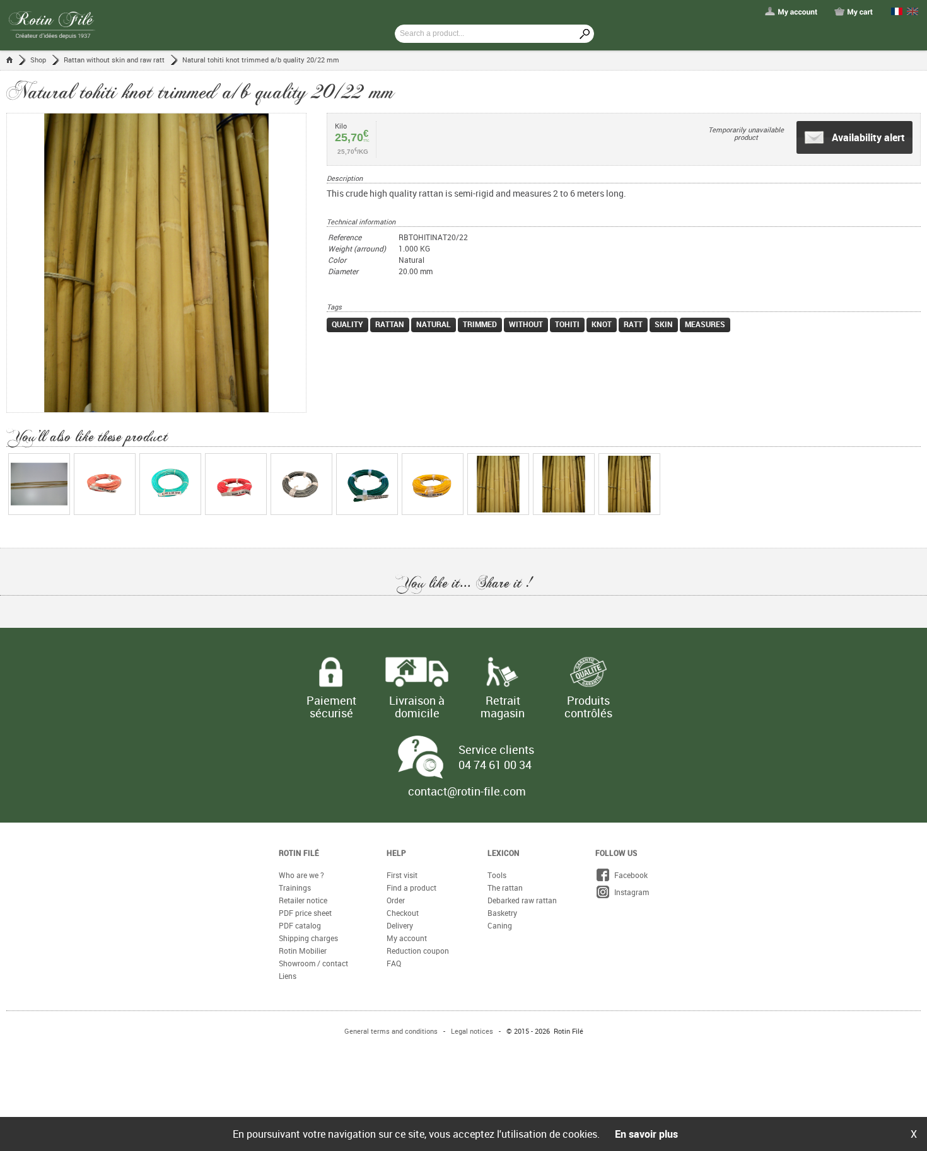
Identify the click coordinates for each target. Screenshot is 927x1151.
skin (664, 324)
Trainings (295, 887)
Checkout (403, 913)
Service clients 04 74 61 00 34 (496, 757)
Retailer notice (303, 900)
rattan (389, 324)
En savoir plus (646, 1134)
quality (347, 324)
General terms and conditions (391, 1031)
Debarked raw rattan (522, 900)
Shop (38, 59)
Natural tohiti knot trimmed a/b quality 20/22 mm (260, 59)
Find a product (411, 887)
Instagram (629, 892)
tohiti (567, 324)
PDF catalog (300, 925)
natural (433, 324)
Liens (287, 976)
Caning (499, 925)
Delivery (400, 925)
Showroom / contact (313, 963)
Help (396, 853)
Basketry (502, 913)
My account (407, 938)
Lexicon (503, 853)
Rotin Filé (299, 853)
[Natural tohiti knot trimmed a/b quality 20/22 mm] (166, 263)
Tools (496, 875)
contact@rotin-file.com (467, 791)
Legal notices (472, 1031)
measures (705, 324)
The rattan (505, 887)
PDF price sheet (305, 913)
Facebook (629, 875)
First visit (402, 875)
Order (396, 900)
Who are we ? (301, 875)
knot (602, 324)
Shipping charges (308, 938)
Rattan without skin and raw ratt (114, 59)
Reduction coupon (418, 951)
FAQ (394, 963)
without (526, 324)
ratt (633, 324)
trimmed (480, 324)
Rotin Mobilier (303, 951)
